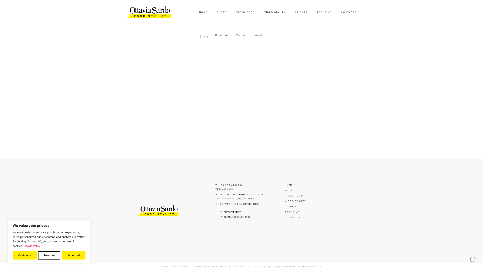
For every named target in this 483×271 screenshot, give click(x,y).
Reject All (49, 255)
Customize (24, 255)
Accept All (73, 255)
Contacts (349, 12)
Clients (301, 12)
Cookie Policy (32, 245)
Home (203, 12)
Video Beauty (275, 12)
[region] (49, 241)
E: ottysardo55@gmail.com (237, 204)
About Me (324, 12)
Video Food (245, 12)
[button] (221, 35)
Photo (222, 12)
